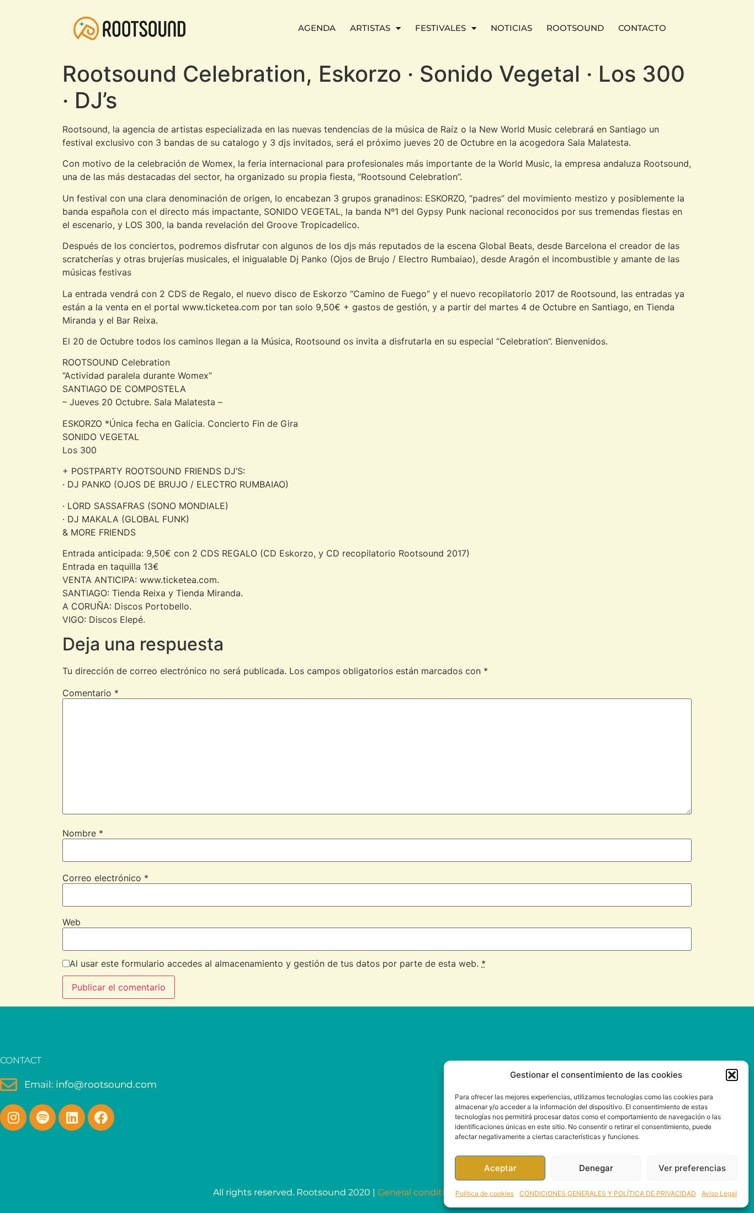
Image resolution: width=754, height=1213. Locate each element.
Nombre (82, 833)
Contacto (642, 28)
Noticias (511, 28)
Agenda (317, 28)
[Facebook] (101, 1117)
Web (71, 922)
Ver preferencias (692, 1168)
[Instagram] (13, 1117)
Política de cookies (484, 1193)
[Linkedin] (72, 1117)
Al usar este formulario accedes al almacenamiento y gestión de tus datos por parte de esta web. (278, 963)
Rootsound (575, 28)
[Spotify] (42, 1117)
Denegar (596, 1168)
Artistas (370, 28)
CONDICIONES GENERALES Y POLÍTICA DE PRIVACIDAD (607, 1193)
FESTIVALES (440, 28)
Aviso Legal (719, 1193)
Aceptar (500, 1168)
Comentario (90, 692)
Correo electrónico (105, 877)
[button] (731, 1074)
